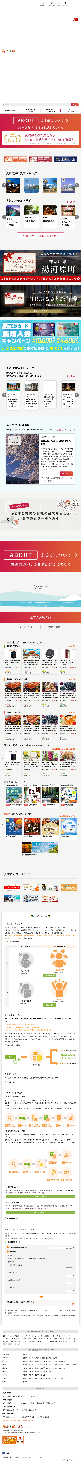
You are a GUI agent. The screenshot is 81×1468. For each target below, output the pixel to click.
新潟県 (10, 394)
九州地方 (7, 704)
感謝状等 (5, 1341)
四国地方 (5, 1375)
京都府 (43, 706)
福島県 (55, 1358)
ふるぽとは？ (11, 1082)
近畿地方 (44, 671)
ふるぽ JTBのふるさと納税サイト (8, 45)
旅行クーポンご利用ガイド (50, 110)
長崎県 (37, 1378)
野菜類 (46, 1336)
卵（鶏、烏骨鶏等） (29, 1341)
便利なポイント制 (23, 1396)
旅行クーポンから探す (30, 110)
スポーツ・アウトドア (69, 1341)
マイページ (59, 3)
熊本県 (43, 1378)
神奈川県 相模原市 (14, 805)
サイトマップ (39, 1457)
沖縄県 (25, 673)
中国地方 (7, 671)
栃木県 (31, 1361)
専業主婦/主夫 (19, 1258)
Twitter (8, 1453)
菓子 (19, 1339)
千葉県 (49, 1361)
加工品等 (5, 1339)
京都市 (47, 706)
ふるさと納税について (10, 1403)
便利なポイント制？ (13, 1045)
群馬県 (37, 1361)
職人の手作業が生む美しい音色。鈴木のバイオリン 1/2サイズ (49, 401)
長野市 (65, 706)
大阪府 (43, 673)
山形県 (49, 1358)
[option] (13, 185)
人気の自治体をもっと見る (67, 816)
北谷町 (29, 673)
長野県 (62, 706)
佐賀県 (31, 1378)
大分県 (49, 1378)
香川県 (31, 1375)
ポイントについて (38, 1403)
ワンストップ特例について (40, 1212)
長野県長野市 (49, 805)
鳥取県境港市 (67, 805)
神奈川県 (62, 1361)
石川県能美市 (31, 805)
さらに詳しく (66, 473)
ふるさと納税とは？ (13, 941)
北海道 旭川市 (65, 836)
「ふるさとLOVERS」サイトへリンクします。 (58, 479)
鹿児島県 (7, 706)
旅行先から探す (10, 110)
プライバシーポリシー (28, 1457)
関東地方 (5, 1361)
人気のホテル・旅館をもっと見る (40, 235)
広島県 (28, 394)
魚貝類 (17, 1336)
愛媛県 (37, 1375)
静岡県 (67, 1364)
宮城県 (37, 1358)
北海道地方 (63, 737)
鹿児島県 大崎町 (11, 836)
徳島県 (25, 1375)
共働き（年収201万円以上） (35, 1258)
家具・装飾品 (32, 1339)
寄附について (50, 1403)
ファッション (69, 1339)
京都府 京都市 (28, 836)
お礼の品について (24, 1403)
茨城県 (25, 1361)
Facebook (3, 1453)
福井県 (43, 1364)
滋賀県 (62, 673)
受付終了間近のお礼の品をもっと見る (63, 749)
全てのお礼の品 (71, 110)
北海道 (62, 739)
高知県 (43, 1375)
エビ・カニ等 (38, 1336)
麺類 (24, 1339)
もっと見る (70, 202)
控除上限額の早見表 (28, 1417)
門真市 (47, 673)
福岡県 (25, 1378)
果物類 (10, 1336)
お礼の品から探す (49, 975)
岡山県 (37, 1371)
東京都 (55, 1361)
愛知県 (47, 394)
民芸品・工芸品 (7, 1344)
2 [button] (41, 678)
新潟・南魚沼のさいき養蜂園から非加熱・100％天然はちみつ (13, 403)
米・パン (28, 1336)
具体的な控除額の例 (43, 1417)
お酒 (52, 1336)
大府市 (51, 394)
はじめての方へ (43, 3)
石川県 (43, 775)
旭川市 (65, 739)
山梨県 (49, 1364)
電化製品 (18, 1344)
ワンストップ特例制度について (26, 1410)
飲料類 (13, 1339)
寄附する (64, 3)
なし (11, 1258)
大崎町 (12, 706)
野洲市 (65, 673)
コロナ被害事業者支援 (53, 1341)
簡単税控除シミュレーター (11, 1417)
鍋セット (41, 1341)
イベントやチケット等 (63, 1336)
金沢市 (47, 775)
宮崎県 (55, 1378)
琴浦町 (29, 775)
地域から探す (54, 627)
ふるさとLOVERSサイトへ (65, 430)
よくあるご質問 (51, 3)
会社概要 (17, 1457)
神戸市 (70, 394)
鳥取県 (25, 775)
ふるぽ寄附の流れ (13, 1218)
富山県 (31, 1364)
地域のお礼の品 (16, 1341)
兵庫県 (65, 394)
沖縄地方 (26, 671)
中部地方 (62, 704)
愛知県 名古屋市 (48, 836)
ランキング (24, 627)
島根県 (7, 673)
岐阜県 (61, 1364)
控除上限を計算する (13, 1242)
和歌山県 (62, 1368)
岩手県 (31, 1358)
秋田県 (43, 1358)
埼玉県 (43, 1361)
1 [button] (39, 678)
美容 (40, 1339)
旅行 (4, 1336)
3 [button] (43, 678)
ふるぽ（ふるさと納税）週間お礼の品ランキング (17, 1420)
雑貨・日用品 (58, 1339)
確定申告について (40, 1197)
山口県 (49, 1371)
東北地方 (5, 1357)
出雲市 (11, 673)
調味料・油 (47, 1339)
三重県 (25, 1368)
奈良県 (55, 1368)
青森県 (25, 1358)
